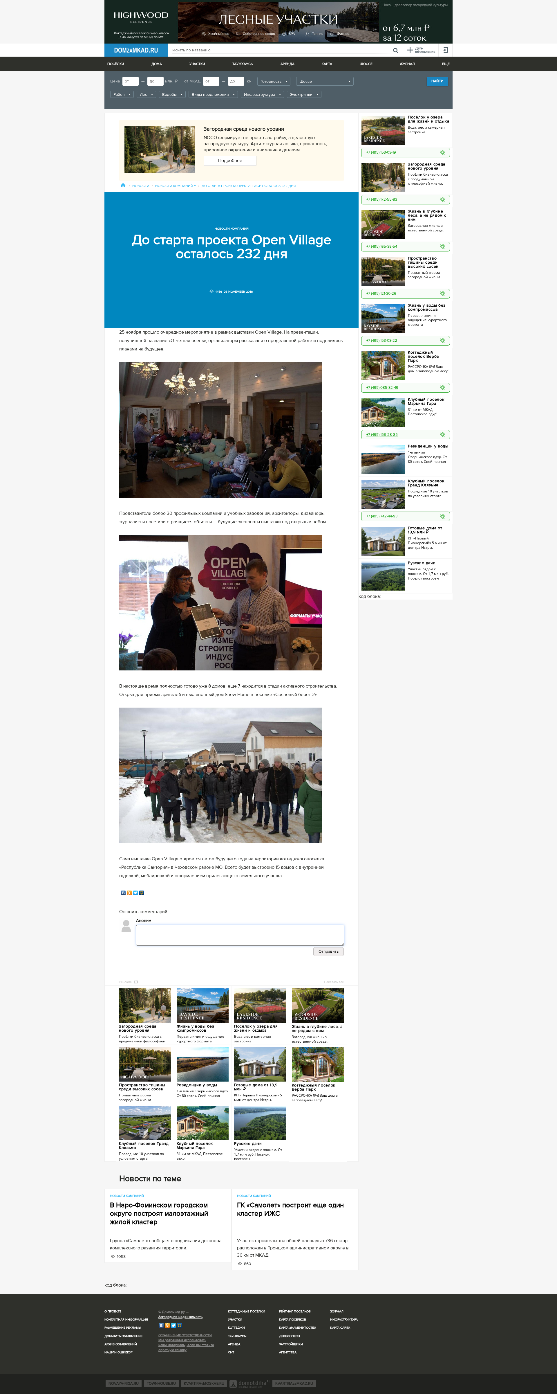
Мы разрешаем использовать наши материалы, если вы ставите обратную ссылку (186, 1345)
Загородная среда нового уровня (244, 129)
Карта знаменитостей (297, 1328)
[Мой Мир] (142, 893)
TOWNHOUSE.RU (161, 1383)
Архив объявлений (120, 1344)
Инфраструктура (344, 1319)
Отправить (329, 951)
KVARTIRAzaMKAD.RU (294, 1383)
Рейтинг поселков (295, 1311)
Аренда (234, 1344)
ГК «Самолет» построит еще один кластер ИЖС (290, 1209)
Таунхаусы (242, 64)
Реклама (125, 982)
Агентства (287, 1352)
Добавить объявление (123, 1336)
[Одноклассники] (129, 893)
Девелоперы (289, 1336)
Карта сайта (340, 1328)
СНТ (231, 1352)
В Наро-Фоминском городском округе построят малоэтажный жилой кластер (159, 1213)
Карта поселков (292, 1319)
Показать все (334, 982)
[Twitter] (136, 893)
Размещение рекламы (122, 1328)
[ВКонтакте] (123, 893)
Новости (140, 186)
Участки (235, 1319)
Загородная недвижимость (180, 1317)
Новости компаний (175, 186)
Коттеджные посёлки (246, 1311)
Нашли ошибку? (118, 1352)
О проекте (112, 1311)
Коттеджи (236, 1328)
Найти (437, 81)
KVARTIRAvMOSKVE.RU (204, 1383)
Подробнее (230, 160)
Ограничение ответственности (185, 1335)
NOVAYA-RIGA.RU (123, 1383)
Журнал (336, 1311)
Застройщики (291, 1344)
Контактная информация (126, 1319)
